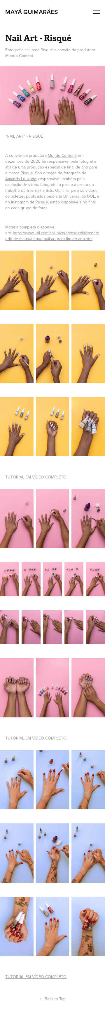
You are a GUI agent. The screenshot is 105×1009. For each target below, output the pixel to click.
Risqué (26, 173)
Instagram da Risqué (29, 202)
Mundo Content (62, 155)
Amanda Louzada (20, 179)
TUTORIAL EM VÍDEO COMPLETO (35, 477)
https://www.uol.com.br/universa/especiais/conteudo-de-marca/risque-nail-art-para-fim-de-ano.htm (52, 236)
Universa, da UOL (79, 196)
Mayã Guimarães (31, 11)
